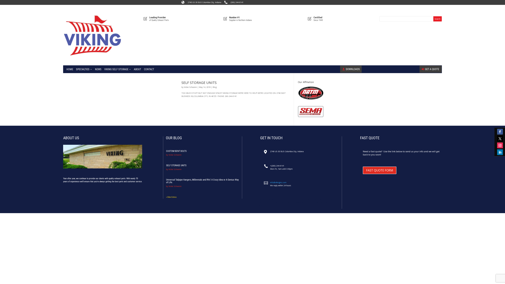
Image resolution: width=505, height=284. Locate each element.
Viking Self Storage (116, 69)
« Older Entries (171, 197)
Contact (149, 69)
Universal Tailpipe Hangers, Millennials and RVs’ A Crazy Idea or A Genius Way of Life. (202, 181)
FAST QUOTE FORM (379, 170)
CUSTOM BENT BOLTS (176, 151)
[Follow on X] (500, 138)
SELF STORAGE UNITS (199, 82)
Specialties (82, 69)
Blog (215, 87)
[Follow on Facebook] (500, 132)
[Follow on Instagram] (500, 145)
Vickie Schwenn (190, 87)
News (98, 69)
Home (69, 69)
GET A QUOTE (432, 69)
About (137, 69)
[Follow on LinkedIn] (500, 152)
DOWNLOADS (353, 69)
